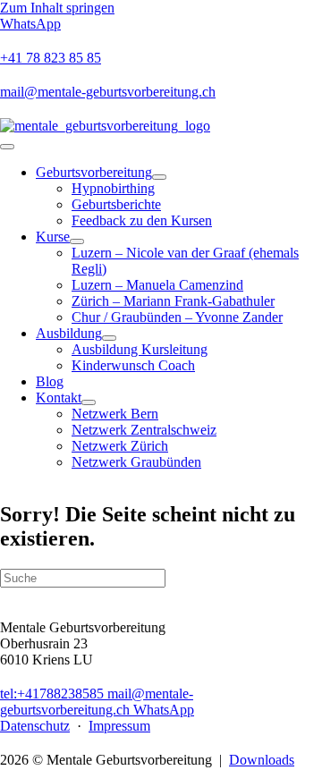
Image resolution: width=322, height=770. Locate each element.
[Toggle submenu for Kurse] (77, 241)
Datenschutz (35, 725)
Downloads (261, 759)
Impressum (119, 725)
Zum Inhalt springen (57, 7)
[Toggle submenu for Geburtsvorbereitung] (159, 177)
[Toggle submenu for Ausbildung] (109, 338)
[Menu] (7, 146)
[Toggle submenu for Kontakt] (88, 402)
